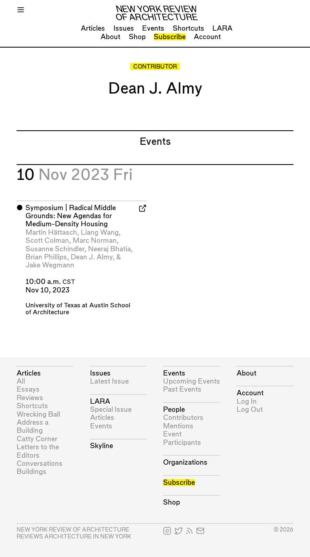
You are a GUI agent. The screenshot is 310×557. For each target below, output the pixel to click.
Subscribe (170, 36)
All (21, 381)
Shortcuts (188, 28)
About (110, 36)
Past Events (182, 389)
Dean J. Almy (92, 257)
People (174, 409)
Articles (93, 28)
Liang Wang (100, 232)
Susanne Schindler (54, 249)
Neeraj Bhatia (109, 249)
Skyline (101, 445)
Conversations (40, 463)
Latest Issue (109, 381)
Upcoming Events (191, 381)
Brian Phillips (46, 257)
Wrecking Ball (38, 414)
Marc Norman (95, 240)
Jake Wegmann (49, 265)
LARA (222, 28)
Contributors (183, 417)
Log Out (250, 409)
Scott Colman (47, 240)
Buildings (31, 471)
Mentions (178, 426)
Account (207, 36)
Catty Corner (37, 439)
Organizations (185, 462)
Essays (28, 389)
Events (153, 28)
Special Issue (111, 409)
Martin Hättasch (51, 232)
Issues (123, 28)
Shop (137, 36)
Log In (247, 401)
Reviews (30, 397)
